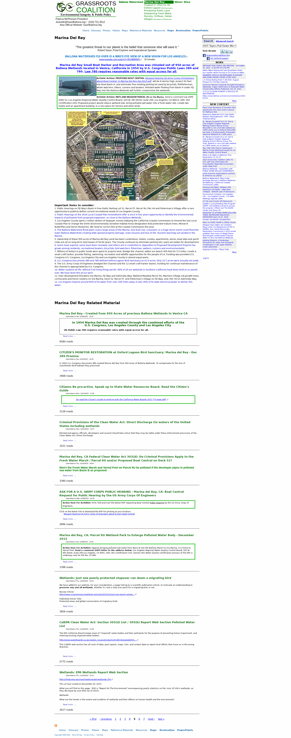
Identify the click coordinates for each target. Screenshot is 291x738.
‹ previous (106, 719)
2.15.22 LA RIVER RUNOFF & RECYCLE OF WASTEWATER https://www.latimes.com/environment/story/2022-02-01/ (224, 95)
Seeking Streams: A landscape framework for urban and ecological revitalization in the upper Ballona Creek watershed (218, 243)
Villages (148, 19)
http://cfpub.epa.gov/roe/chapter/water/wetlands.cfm (85, 679)
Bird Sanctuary (167, 8)
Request (149, 78)
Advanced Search (225, 41)
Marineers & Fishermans (163, 19)
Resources (159, 30)
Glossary (96, 30)
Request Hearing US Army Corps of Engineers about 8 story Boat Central (99, 514)
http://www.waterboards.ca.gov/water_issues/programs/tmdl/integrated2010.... (98, 640)
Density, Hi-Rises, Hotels (158, 16)
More (234, 101)
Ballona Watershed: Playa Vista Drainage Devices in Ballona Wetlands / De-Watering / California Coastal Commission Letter (219, 181)
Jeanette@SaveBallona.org (70, 22)
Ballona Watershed (131, 2)
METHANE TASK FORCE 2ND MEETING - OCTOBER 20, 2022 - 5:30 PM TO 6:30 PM (223, 67)
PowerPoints (200, 30)
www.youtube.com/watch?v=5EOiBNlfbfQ (119, 59)
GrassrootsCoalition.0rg (218, 55)
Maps (125, 30)
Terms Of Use (77, 735)
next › (151, 719)
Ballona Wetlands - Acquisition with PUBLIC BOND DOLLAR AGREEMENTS (218, 170)
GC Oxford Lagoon (219, 58)
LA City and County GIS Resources (217, 201)
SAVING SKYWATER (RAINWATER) (217, 220)
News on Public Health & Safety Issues (219, 222)
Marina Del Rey (154, 2)
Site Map (100, 735)
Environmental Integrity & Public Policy (86, 14)
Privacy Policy (89, 735)
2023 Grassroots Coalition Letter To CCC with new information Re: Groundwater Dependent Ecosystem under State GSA (218, 163)
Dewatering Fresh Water (158, 13)
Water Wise (182, 2)
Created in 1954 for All (157, 5)
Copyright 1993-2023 (62, 735)
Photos (106, 30)
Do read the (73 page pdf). (121, 399)
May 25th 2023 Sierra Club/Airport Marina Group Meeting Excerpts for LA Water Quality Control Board (219, 150)
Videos (116, 30)
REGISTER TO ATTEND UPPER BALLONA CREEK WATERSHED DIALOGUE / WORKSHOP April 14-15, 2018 (219, 215)
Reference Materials (141, 30)
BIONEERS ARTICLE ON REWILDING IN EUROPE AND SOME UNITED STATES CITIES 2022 (222, 76)
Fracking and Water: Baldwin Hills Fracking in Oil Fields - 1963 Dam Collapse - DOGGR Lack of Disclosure (218, 189)
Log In (206, 258)
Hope (170, 30)
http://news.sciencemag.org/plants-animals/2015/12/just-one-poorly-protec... (97, 594)
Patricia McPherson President (72, 19)
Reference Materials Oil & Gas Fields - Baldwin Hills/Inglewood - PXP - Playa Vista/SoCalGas (219, 117)
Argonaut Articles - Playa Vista (216, 249)
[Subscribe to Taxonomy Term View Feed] (56, 726)
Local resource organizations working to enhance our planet (219, 175)
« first (93, 719)
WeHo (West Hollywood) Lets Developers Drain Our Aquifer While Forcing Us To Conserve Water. (224, 71)
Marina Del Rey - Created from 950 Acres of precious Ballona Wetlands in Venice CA (123, 313)
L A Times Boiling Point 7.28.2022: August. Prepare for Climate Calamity (221, 81)
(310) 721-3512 (96, 22)
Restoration (183, 30)
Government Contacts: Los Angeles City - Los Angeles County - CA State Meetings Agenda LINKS (218, 196)
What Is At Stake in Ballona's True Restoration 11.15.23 (217, 156)
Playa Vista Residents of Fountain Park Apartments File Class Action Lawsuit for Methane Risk (219, 110)
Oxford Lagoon (152, 8)
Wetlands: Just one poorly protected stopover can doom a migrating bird (115, 578)
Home (86, 30)
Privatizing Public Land (157, 10)
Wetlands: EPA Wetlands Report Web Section (93, 672)
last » (161, 719)
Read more (68, 336)
